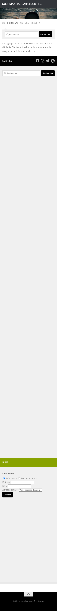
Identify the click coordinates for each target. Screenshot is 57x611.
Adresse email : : (10, 489)
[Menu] (53, 4)
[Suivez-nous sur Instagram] (42, 61)
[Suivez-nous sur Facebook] (37, 61)
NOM (5, 486)
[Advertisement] (28, 143)
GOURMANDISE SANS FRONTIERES (22, 4)
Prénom (6, 482)
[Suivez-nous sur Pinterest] (53, 61)
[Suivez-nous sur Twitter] (48, 61)
